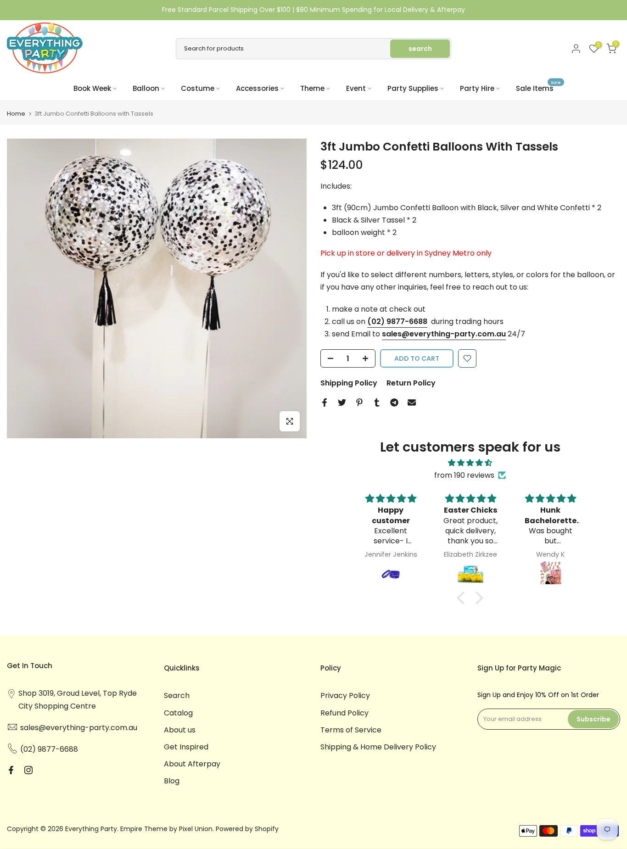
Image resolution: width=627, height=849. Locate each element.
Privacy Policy (345, 695)
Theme (312, 88)
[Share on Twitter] (342, 402)
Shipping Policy (348, 383)
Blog (171, 781)
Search (177, 695)
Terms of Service (350, 730)
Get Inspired (186, 747)
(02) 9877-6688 (397, 321)
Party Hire (477, 88)
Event (356, 88)
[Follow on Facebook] (11, 770)
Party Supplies (412, 88)
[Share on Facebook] (324, 402)
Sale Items (538, 88)
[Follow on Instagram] (28, 770)
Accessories (257, 88)
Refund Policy (344, 713)
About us (180, 730)
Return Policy (411, 383)
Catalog (178, 713)
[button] (463, 598)
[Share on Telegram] (394, 402)
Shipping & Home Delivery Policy (378, 747)
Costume (197, 88)
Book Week (92, 88)
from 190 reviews (464, 475)
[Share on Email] (412, 402)
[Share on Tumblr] (377, 402)
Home (16, 113)
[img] (470, 463)
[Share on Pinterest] (359, 402)
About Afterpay (192, 764)
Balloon (146, 88)
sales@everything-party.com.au (444, 334)
